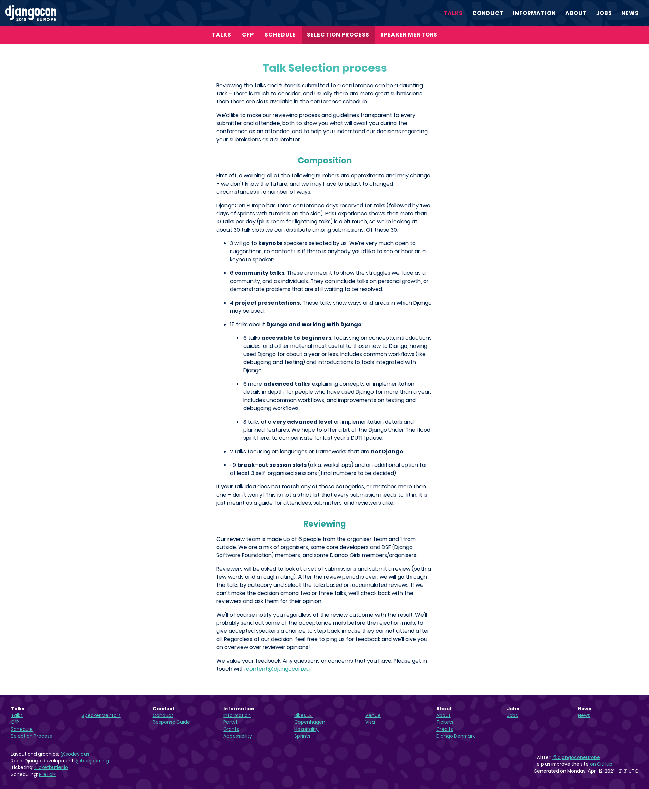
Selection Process (338, 35)
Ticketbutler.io (51, 767)
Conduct (488, 13)
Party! (230, 722)
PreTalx (47, 774)
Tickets (444, 722)
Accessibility (237, 736)
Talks (453, 13)
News (630, 13)
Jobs (604, 13)
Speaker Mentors (408, 35)
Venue (373, 715)
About (576, 13)
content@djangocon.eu (278, 669)
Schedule (280, 35)
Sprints (302, 736)
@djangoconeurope (576, 757)
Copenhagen (309, 722)
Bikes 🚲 (303, 715)
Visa (370, 722)
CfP (248, 35)
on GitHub (601, 764)
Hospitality (306, 729)
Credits (444, 729)
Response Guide (171, 722)
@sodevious (74, 754)
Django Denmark (455, 736)
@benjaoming (92, 761)
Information (534, 13)
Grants (231, 729)
